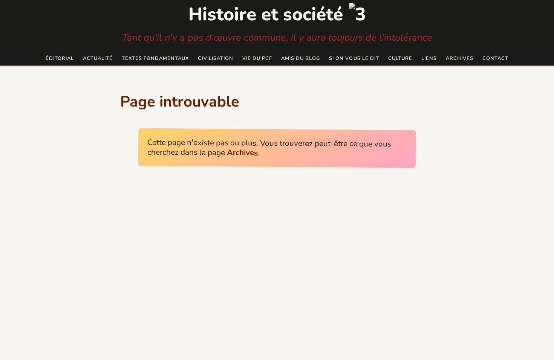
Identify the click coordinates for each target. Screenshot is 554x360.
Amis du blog (300, 58)
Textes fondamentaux (155, 58)
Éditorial (60, 58)
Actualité (98, 58)
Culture (400, 58)
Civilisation (215, 58)
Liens (429, 58)
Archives (459, 58)
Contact (495, 58)
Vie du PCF (257, 58)
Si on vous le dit (354, 58)
